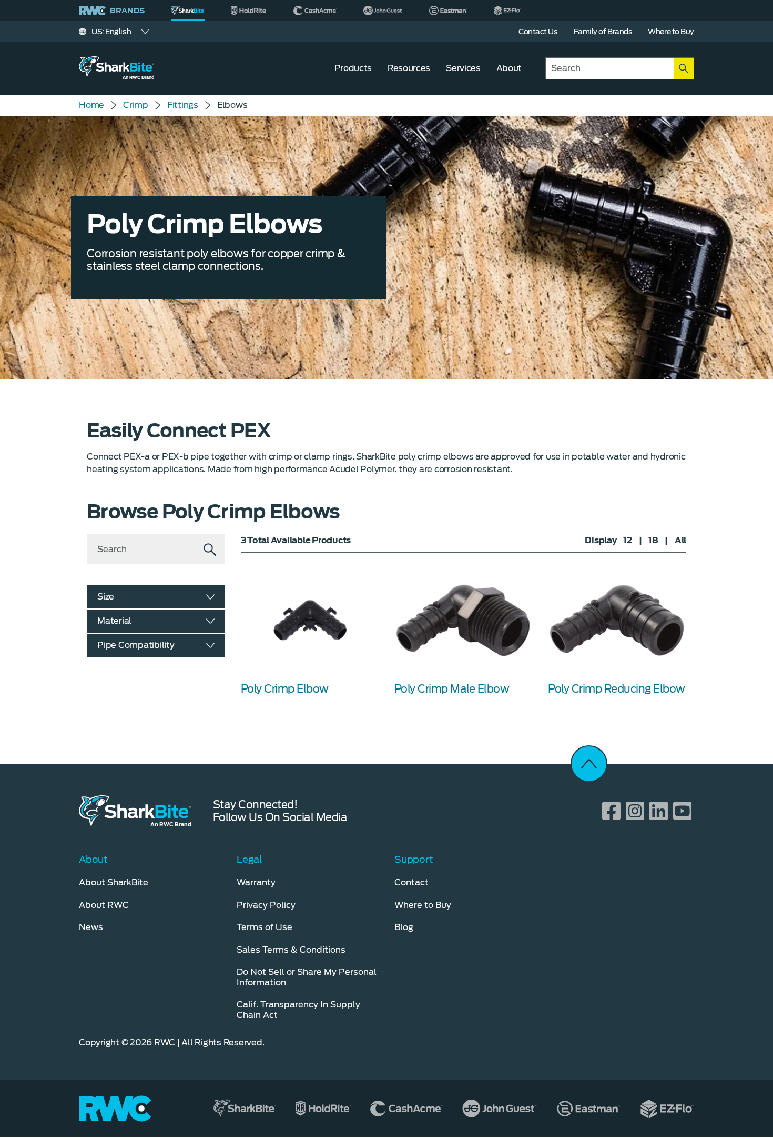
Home (91, 105)
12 (627, 540)
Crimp (135, 105)
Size (105, 597)
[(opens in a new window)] (249, 10)
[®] (188, 10)
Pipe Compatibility (136, 645)
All (680, 540)
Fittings (182, 105)
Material (114, 621)
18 (653, 540)
